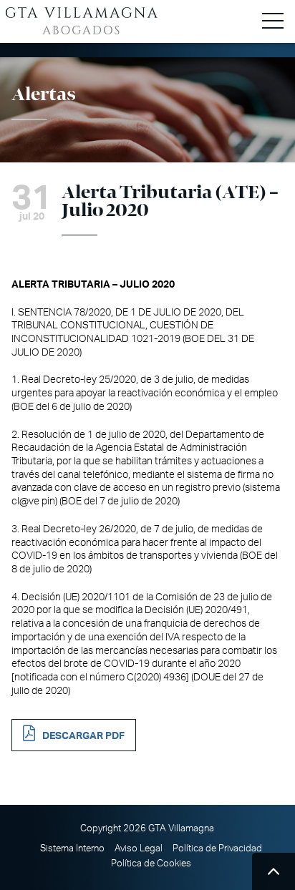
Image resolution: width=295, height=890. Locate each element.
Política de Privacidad (217, 848)
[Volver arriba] (273, 871)
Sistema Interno (72, 848)
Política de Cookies (151, 863)
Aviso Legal (139, 848)
